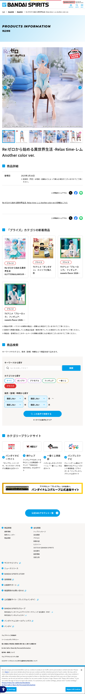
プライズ (10, 263)
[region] (42, 680)
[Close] (81, 670)
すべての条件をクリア (43, 420)
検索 (71, 367)
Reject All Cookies (74, 689)
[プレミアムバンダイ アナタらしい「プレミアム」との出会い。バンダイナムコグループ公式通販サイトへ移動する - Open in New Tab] (42, 488)
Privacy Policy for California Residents (16, 683)
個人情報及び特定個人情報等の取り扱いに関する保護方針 (19, 644)
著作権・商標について (8, 652)
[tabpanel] (42, 87)
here (7, 672)
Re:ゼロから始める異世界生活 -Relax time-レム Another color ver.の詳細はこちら (35, 202)
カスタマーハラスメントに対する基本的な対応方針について (20, 661)
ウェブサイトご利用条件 (9, 635)
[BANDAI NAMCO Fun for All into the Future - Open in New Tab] (73, 3)
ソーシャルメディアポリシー (10, 639)
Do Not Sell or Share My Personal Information (16, 648)
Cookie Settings (9, 689)
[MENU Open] (81, 6)
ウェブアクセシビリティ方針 (10, 656)
